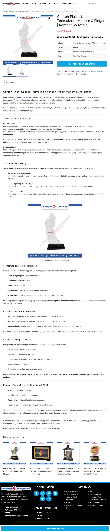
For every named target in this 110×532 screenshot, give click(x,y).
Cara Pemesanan (72, 494)
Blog (67, 508)
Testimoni (69, 500)
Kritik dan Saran (96, 497)
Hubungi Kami (68, 3)
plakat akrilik (8, 413)
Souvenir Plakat (14, 11)
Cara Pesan (54, 3)
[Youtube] (49, 493)
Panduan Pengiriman (98, 502)
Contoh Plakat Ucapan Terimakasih (71, 74)
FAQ (91, 492)
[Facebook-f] (36, 493)
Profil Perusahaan (72, 492)
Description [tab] (11, 82)
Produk (43, 3)
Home (25, 3)
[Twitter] (42, 498)
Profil (34, 3)
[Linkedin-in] (49, 498)
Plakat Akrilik (24, 11)
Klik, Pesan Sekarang (83, 64)
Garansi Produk (96, 494)
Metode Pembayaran (74, 505)
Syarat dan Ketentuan (98, 500)
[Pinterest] (55, 493)
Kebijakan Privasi (96, 505)
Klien (68, 502)
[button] (49, 18)
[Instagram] (42, 493)
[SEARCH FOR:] (96, 3)
